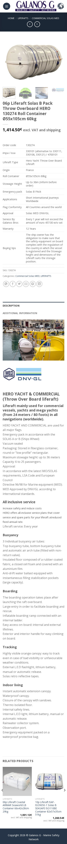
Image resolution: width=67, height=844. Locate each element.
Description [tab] (11, 305)
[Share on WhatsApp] (6, 284)
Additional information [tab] (20, 313)
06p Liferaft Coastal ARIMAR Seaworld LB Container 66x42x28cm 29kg (16, 807)
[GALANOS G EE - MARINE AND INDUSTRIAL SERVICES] (35, 6)
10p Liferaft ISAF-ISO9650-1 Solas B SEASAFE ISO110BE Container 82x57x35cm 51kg (48, 808)
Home (11, 18)
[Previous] (8, 61)
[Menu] (6, 6)
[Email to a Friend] (26, 284)
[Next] (58, 61)
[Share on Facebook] (13, 284)
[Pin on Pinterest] (33, 284)
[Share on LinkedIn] (39, 284)
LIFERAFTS (23, 18)
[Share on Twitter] (19, 284)
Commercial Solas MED (45, 18)
